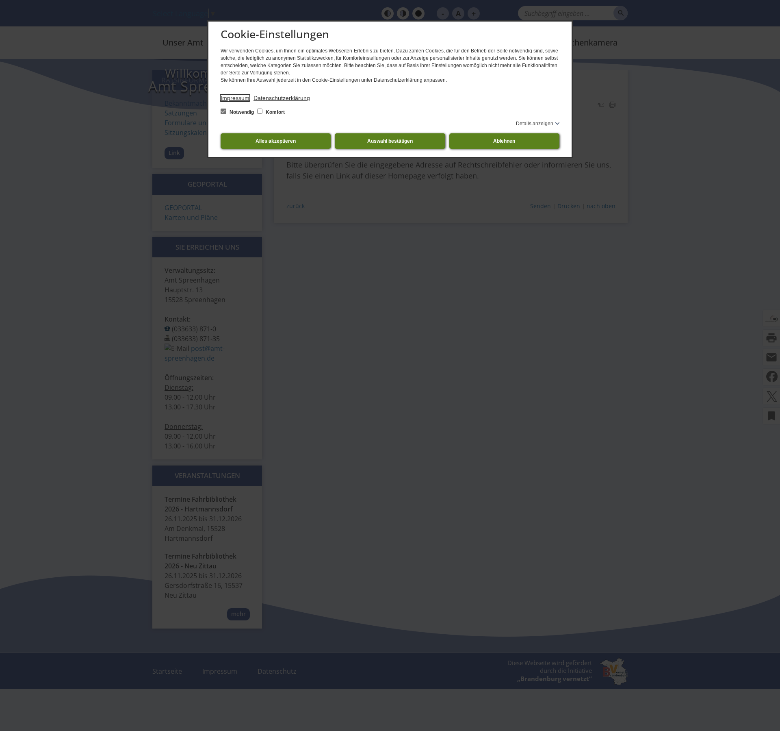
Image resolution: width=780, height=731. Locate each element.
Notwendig (241, 112)
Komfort (274, 112)
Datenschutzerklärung (282, 98)
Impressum (235, 98)
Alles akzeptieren (276, 141)
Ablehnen (504, 141)
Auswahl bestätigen (390, 141)
